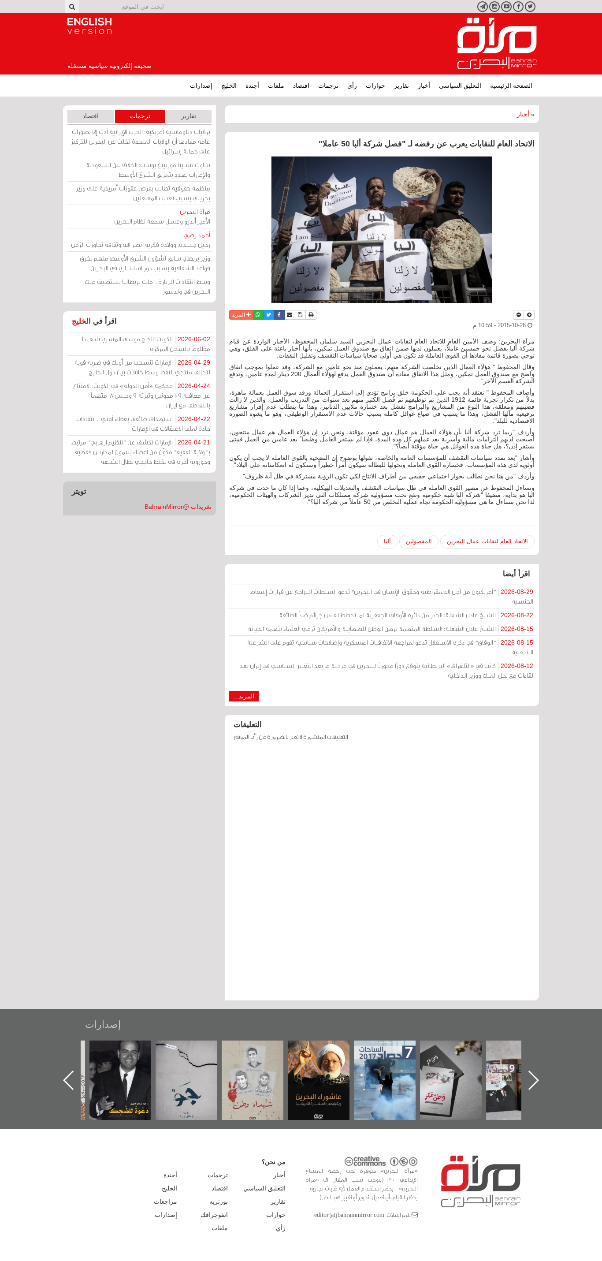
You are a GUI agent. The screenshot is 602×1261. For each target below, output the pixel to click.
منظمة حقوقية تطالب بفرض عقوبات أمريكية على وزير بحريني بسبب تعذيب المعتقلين (143, 192)
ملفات (276, 85)
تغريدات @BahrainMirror (178, 506)
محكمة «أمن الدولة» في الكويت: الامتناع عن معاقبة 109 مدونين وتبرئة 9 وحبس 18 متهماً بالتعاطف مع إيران (141, 395)
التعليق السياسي (460, 85)
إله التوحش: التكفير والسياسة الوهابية (129, 1055)
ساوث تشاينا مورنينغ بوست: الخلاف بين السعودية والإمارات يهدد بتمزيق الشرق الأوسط (148, 169)
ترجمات (328, 85)
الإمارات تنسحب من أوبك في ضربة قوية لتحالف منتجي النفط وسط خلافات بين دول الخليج (142, 367)
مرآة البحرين (497, 43)
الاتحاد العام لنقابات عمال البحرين (487, 541)
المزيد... (244, 696)
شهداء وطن (328, 1050)
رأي (352, 85)
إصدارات (201, 85)
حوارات (375, 85)
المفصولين (419, 541)
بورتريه (218, 1201)
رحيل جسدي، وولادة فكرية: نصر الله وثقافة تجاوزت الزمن (140, 239)
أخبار (424, 85)
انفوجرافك (214, 1214)
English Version (89, 26)
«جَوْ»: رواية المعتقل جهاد (261, 1055)
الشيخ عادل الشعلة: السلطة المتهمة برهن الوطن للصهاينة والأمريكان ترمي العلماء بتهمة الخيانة (390, 628)
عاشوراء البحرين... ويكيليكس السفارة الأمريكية (393, 1060)
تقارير (401, 85)
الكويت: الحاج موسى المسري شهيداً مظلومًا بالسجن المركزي (146, 343)
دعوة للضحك (195, 1050)
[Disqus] (382, 875)
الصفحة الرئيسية (511, 85)
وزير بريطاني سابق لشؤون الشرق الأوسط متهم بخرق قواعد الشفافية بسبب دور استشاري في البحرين (145, 263)
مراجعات (165, 1201)
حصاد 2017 (459, 1050)
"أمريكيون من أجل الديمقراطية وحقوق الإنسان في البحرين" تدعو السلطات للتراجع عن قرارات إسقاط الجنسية (391, 596)
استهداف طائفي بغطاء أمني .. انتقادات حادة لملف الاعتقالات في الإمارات (143, 423)
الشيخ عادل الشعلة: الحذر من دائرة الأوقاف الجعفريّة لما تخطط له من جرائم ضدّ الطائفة (406, 614)
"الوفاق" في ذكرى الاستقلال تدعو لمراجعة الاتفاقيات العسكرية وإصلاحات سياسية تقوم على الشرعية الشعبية (390, 647)
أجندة (252, 85)
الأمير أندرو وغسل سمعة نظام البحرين (162, 216)
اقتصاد (301, 85)
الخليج (229, 85)
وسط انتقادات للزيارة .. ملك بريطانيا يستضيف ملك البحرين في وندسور (147, 286)
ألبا (387, 541)
